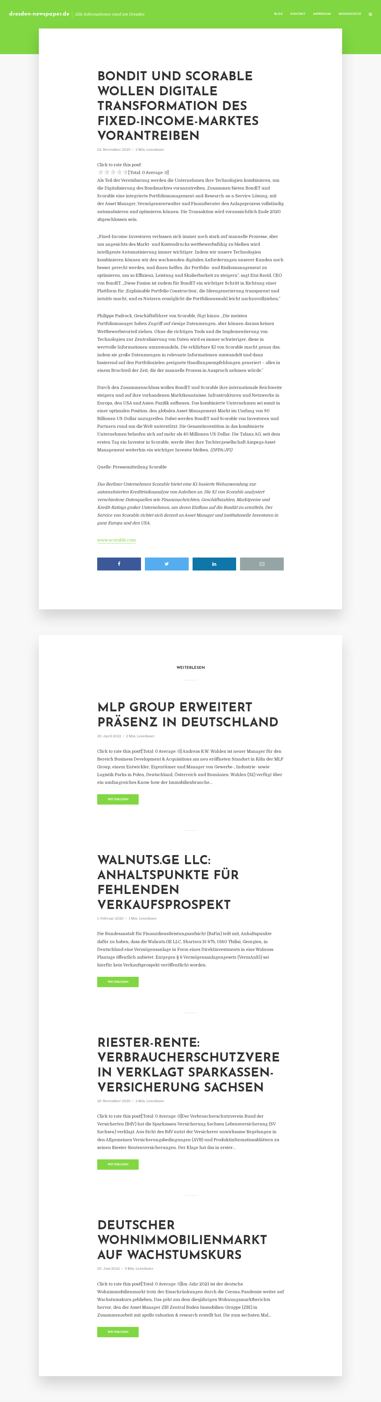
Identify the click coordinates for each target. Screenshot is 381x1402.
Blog (278, 14)
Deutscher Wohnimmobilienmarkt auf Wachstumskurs (182, 1241)
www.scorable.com (116, 540)
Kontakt (298, 14)
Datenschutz (350, 14)
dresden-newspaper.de (39, 14)
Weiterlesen (118, 799)
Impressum (322, 14)
